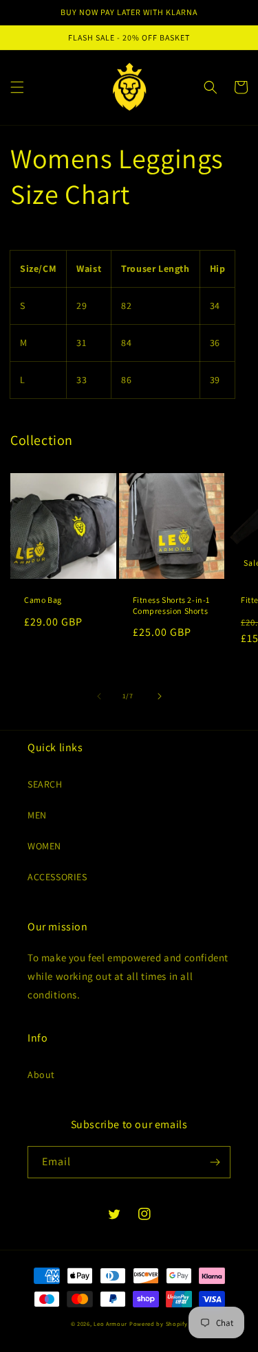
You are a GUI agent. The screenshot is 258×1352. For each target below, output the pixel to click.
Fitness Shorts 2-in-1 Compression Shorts (172, 605)
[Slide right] (159, 696)
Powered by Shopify (158, 1323)
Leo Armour (110, 1323)
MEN (37, 815)
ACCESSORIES (57, 877)
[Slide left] (99, 696)
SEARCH (45, 784)
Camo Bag (43, 600)
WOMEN (44, 846)
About (41, 1074)
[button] (17, 87)
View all (230, 440)
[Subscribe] (215, 1162)
